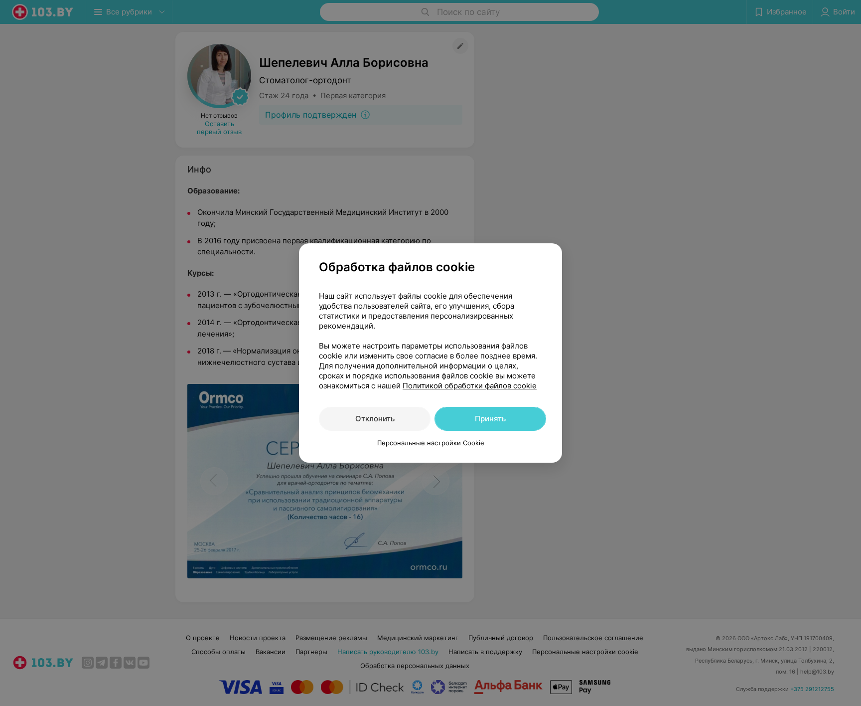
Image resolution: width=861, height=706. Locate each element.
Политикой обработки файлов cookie (470, 385)
